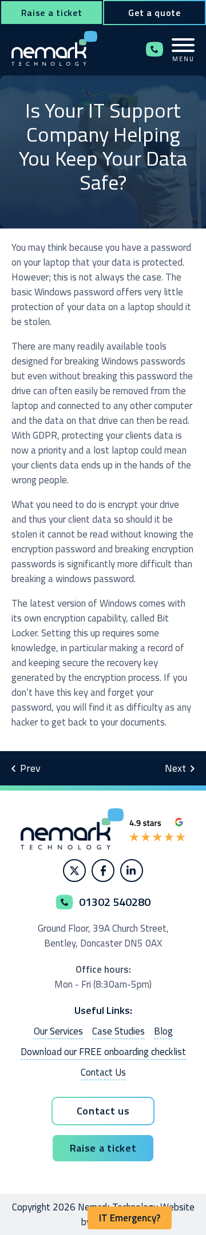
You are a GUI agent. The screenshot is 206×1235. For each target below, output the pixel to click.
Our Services (58, 1031)
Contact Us (103, 1072)
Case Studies (118, 1031)
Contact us (103, 1110)
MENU (183, 58)
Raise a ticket (51, 12)
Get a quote (154, 12)
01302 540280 (154, 49)
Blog (163, 1031)
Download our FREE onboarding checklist (103, 1051)
